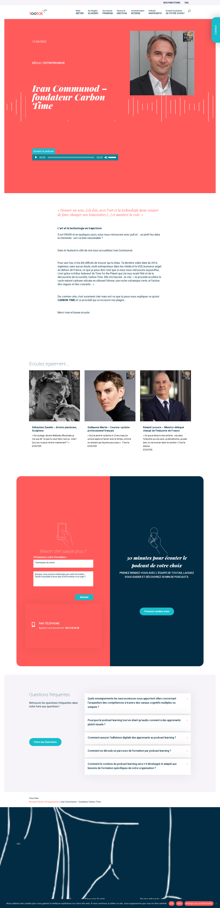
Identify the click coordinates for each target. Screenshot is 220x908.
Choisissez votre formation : (50, 557)
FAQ (187, 3)
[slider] (112, 157)
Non (179, 903)
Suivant (84, 597)
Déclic (40, 802)
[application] (75, 157)
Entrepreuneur (52, 802)
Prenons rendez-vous (156, 611)
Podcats (155, 12)
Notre (80, 12)
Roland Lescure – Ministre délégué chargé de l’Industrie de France (163, 429)
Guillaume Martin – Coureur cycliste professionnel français (109, 429)
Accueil (32, 802)
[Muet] (105, 157)
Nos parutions (171, 3)
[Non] (216, 903)
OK (171, 903)
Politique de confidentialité (199, 903)
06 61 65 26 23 (72, 628)
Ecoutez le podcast (175, 12)
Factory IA (122, 12)
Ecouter (36, 446)
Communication (137, 12)
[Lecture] (36, 157)
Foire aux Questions (45, 742)
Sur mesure (108, 12)
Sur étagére (93, 12)
